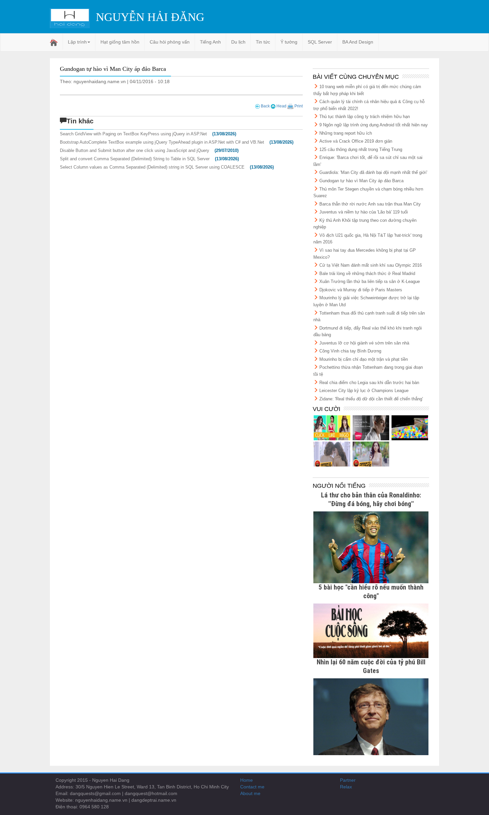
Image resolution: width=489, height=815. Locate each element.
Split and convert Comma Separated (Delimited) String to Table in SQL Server (135, 158)
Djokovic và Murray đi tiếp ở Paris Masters (360, 289)
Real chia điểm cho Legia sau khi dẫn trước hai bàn (369, 382)
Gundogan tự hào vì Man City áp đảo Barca (361, 180)
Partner (348, 780)
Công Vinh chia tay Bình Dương (350, 350)
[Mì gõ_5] (332, 427)
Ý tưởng (288, 42)
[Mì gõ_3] (410, 427)
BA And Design (357, 42)
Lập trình (77, 42)
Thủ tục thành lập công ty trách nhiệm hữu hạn (364, 116)
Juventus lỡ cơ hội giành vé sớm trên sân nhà (364, 342)
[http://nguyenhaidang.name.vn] (371, 454)
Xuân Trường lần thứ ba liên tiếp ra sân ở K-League (369, 281)
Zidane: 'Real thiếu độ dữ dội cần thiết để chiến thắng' (371, 398)
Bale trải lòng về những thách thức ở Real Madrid (367, 273)
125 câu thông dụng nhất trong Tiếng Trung (360, 149)
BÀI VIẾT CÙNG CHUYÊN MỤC (356, 76)
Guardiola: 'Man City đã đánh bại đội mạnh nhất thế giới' (373, 172)
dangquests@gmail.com (95, 793)
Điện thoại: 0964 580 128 (82, 806)
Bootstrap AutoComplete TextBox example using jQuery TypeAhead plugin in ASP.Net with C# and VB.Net (162, 142)
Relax (346, 786)
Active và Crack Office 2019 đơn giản (355, 141)
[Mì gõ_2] (332, 454)
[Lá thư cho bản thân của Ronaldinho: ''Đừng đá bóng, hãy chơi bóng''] (370, 546)
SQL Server (320, 42)
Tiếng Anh (210, 42)
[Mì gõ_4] (371, 427)
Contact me (252, 786)
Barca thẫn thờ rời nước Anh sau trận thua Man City (370, 204)
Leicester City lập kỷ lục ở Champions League (363, 390)
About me (250, 793)
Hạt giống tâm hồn (119, 42)
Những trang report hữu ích (345, 133)
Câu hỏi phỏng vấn (170, 42)
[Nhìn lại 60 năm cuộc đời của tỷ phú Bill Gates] (370, 716)
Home (246, 780)
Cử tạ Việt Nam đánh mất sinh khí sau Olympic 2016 (370, 265)
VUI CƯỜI (326, 409)
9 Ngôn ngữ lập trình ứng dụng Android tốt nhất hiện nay (373, 124)
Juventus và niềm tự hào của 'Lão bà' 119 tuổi (363, 211)
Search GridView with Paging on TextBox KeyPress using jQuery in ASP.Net (133, 133)
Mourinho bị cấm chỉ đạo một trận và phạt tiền (363, 359)
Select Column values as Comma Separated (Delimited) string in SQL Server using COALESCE (152, 167)
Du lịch (238, 42)
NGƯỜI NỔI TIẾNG (339, 485)
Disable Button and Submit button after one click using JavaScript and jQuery (134, 150)
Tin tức (263, 42)
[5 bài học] (370, 630)
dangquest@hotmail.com (151, 793)
